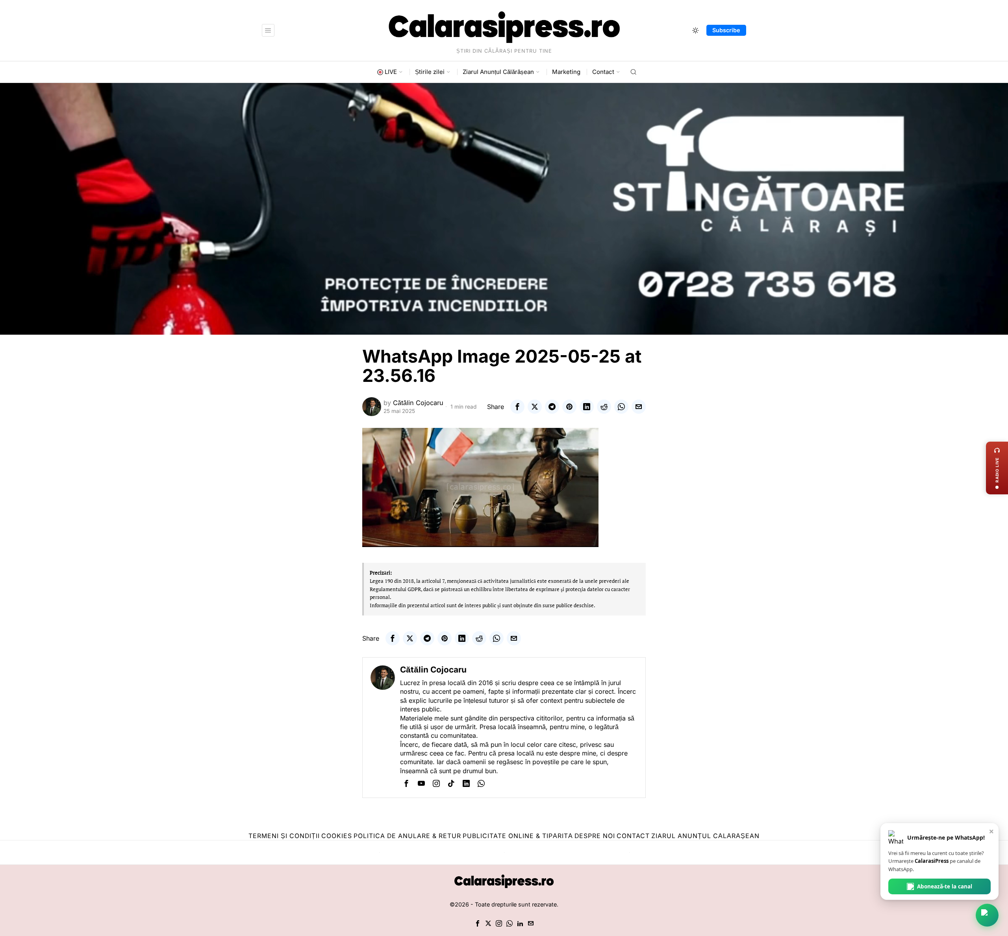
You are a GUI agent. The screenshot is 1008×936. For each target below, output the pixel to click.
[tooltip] (517, 407)
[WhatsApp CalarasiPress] (987, 915)
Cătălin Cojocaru (418, 403)
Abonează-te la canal (944, 886)
